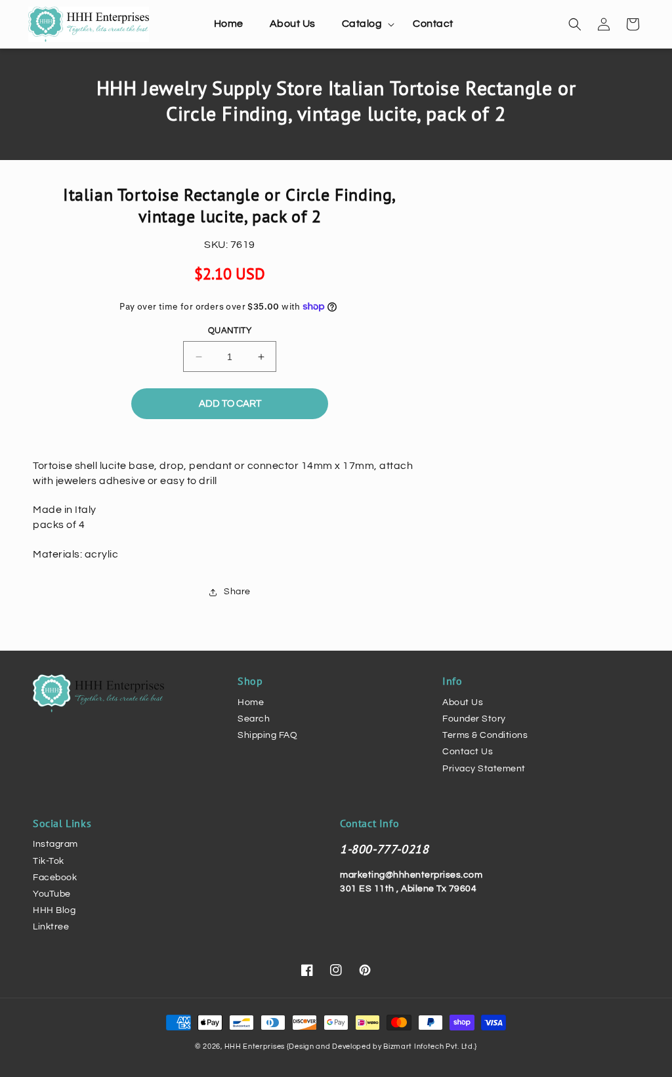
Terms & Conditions (485, 735)
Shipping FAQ (267, 735)
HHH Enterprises (255, 1046)
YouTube (52, 894)
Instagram (55, 844)
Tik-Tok (48, 861)
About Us (462, 702)
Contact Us (467, 751)
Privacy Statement (484, 768)
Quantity (229, 330)
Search (254, 718)
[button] (364, 24)
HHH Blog (54, 910)
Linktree (51, 926)
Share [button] (237, 591)
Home (251, 702)
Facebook (55, 877)
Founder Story (474, 718)
